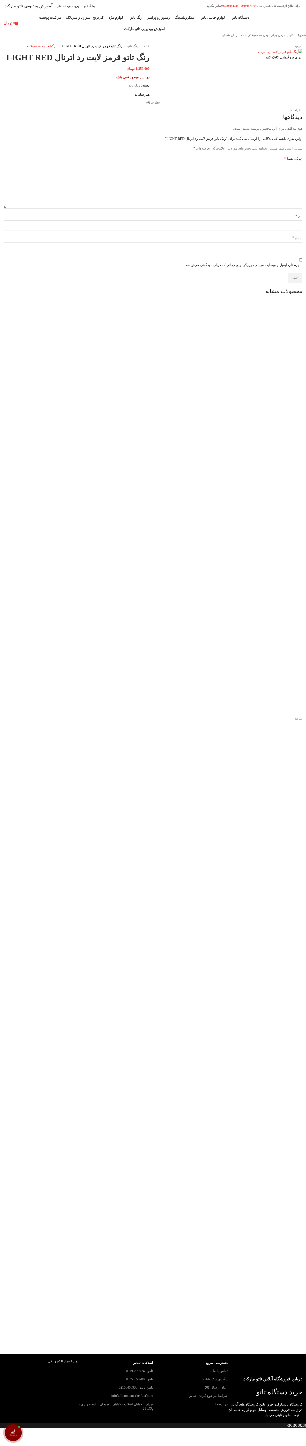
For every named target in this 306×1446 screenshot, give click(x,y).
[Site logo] (284, 22)
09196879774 (249, 6)
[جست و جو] (21, 23)
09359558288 (230, 6)
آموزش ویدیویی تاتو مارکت (28, 5)
